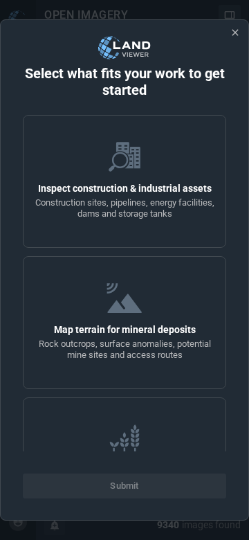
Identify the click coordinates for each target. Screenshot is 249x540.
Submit (124, 485)
